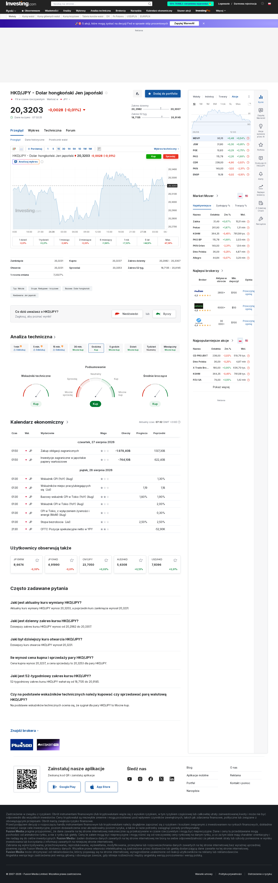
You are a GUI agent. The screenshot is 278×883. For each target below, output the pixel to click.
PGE (195, 150)
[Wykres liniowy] (21, 149)
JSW (195, 144)
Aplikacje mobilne (198, 775)
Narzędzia (193, 790)
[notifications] (262, 3)
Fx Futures (118, 16)
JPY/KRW (19, 559)
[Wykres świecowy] (14, 149)
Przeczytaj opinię (249, 293)
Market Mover (203, 196)
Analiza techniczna (31, 336)
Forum (70, 130)
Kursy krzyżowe (71, 16)
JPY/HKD (53, 559)
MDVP (196, 138)
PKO (195, 156)
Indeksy (209, 96)
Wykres (33, 130)
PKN (195, 168)
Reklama (235, 775)
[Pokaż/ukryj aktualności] (99, 149)
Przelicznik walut (58, 139)
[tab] (19, 348)
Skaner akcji (184, 10)
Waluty (12, 16)
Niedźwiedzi (130, 313)
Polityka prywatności (230, 874)
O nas (233, 767)
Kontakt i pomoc (240, 783)
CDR (195, 162)
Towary (223, 96)
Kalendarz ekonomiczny (159, 10)
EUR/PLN (145, 16)
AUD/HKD (122, 559)
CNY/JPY (87, 559)
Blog (189, 767)
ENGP (196, 174)
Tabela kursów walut (92, 16)
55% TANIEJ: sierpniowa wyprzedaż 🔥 (190, 3)
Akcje (235, 96)
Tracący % (241, 205)
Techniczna (52, 130)
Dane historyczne (34, 139)
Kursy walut (28, 16)
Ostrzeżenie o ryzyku (260, 874)
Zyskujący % (223, 205)
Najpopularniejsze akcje (211, 340)
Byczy (167, 313)
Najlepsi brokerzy (206, 271)
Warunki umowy (204, 874)
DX (108, 16)
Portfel (191, 783)
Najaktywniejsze (202, 205)
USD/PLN (132, 16)
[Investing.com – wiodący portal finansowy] (21, 3)
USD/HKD (157, 559)
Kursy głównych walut (48, 16)
